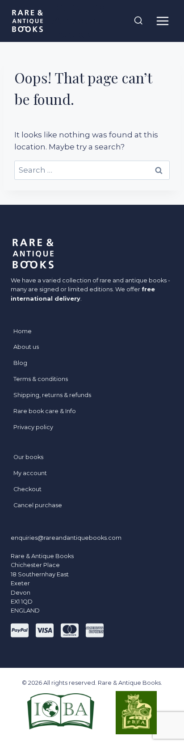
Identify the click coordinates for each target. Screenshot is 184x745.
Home (22, 331)
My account (30, 473)
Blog (20, 363)
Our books (28, 457)
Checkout (27, 489)
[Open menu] (162, 20)
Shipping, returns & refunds (52, 395)
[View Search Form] (138, 21)
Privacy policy (33, 427)
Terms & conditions (40, 379)
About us (26, 347)
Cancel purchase (37, 505)
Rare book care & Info (44, 411)
